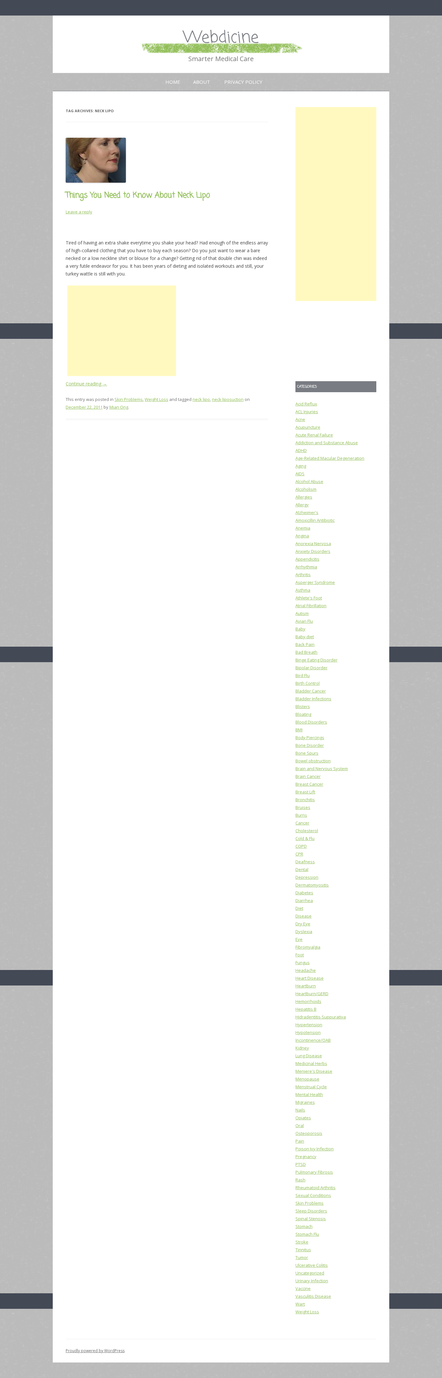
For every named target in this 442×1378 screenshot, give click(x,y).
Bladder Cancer (310, 691)
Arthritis (303, 574)
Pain (299, 1141)
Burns (301, 815)
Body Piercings (309, 737)
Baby (300, 629)
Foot (299, 955)
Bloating (303, 714)
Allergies (303, 497)
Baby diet (304, 637)
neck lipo (201, 399)
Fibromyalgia (307, 947)
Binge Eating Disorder (316, 660)
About (201, 82)
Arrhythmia (306, 567)
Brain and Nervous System (321, 768)
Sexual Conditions (313, 1195)
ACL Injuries (306, 411)
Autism (302, 613)
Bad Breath (306, 652)
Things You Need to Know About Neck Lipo (138, 195)
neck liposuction (228, 399)
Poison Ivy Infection (314, 1149)
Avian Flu (304, 621)
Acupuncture (307, 427)
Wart (300, 1304)
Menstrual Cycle (311, 1087)
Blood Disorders (311, 722)
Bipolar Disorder (311, 668)
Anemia (302, 528)
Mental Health (309, 1094)
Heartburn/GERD (311, 993)
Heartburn (305, 986)
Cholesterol (306, 831)
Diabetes (304, 893)
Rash (300, 1180)
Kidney (302, 1048)
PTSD (300, 1164)
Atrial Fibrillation (310, 605)
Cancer (302, 823)
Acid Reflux (306, 404)
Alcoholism (305, 489)
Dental (301, 869)
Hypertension (308, 1025)
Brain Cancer (308, 776)
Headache (305, 970)
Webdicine (221, 38)
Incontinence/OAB (313, 1040)
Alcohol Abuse (309, 481)
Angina (302, 536)
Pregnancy (305, 1156)
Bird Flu (302, 675)
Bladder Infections (313, 699)
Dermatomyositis (312, 885)
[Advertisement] (121, 330)
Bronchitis (305, 799)
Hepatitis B (305, 1009)
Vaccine (303, 1288)
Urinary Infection (311, 1281)
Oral (299, 1125)
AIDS (299, 474)
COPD (301, 846)
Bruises (302, 807)
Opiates (303, 1118)
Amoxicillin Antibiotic (315, 520)
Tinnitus (303, 1250)
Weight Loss (156, 399)
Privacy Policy (243, 82)
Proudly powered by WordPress (95, 1350)
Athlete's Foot (308, 598)
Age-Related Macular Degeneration (329, 458)
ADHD (301, 450)
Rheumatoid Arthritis (315, 1187)
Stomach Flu (307, 1234)
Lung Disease (308, 1056)
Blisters (302, 706)
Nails (300, 1110)
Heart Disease (309, 978)
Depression (306, 877)
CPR (299, 854)
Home (172, 82)
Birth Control (307, 683)
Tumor (301, 1257)
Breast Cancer (309, 784)
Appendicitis (307, 559)
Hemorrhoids (308, 1001)
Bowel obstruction (313, 761)
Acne (300, 419)
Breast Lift (305, 792)
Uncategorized (309, 1273)
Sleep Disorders (311, 1211)
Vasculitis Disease (313, 1296)
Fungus (302, 962)
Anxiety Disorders (312, 551)
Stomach (304, 1226)
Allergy (302, 505)
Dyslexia (303, 931)
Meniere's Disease (313, 1071)
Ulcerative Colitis (311, 1265)
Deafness (305, 862)
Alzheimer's (306, 512)
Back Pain (305, 644)
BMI (299, 730)
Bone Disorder (309, 745)
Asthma (302, 590)
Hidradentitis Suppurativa (320, 1017)
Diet (299, 908)
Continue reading (86, 384)
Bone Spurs (306, 753)
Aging (300, 466)
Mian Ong (118, 407)
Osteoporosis (308, 1133)
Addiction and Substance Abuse (326, 443)
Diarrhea (304, 900)
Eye (299, 939)
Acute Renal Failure (314, 435)
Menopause (307, 1079)
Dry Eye (302, 924)
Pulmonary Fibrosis (314, 1172)
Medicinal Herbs (311, 1063)
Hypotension (308, 1032)
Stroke (301, 1242)
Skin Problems (129, 399)
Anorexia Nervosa (313, 543)
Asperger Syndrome (315, 582)
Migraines (305, 1102)
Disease (303, 916)
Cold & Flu (305, 838)
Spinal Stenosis (310, 1219)
